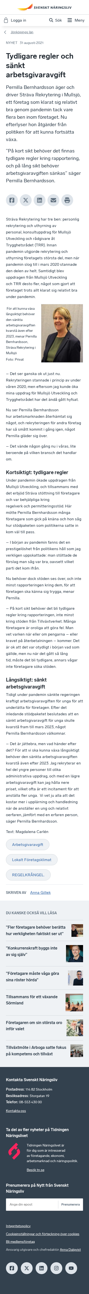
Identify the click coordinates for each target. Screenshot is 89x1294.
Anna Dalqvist (70, 1250)
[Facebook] (12, 200)
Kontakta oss (16, 1111)
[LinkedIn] (39, 200)
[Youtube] (71, 1268)
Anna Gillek (40, 892)
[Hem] (44, 7)
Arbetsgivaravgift (27, 844)
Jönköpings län (22, 32)
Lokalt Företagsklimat (31, 859)
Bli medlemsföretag (20, 1242)
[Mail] (53, 200)
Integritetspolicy (18, 1226)
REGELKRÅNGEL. (28, 875)
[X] (26, 200)
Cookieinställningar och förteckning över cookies (42, 1234)
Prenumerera (70, 1204)
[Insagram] (56, 1268)
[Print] (67, 200)
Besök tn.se (35, 1170)
